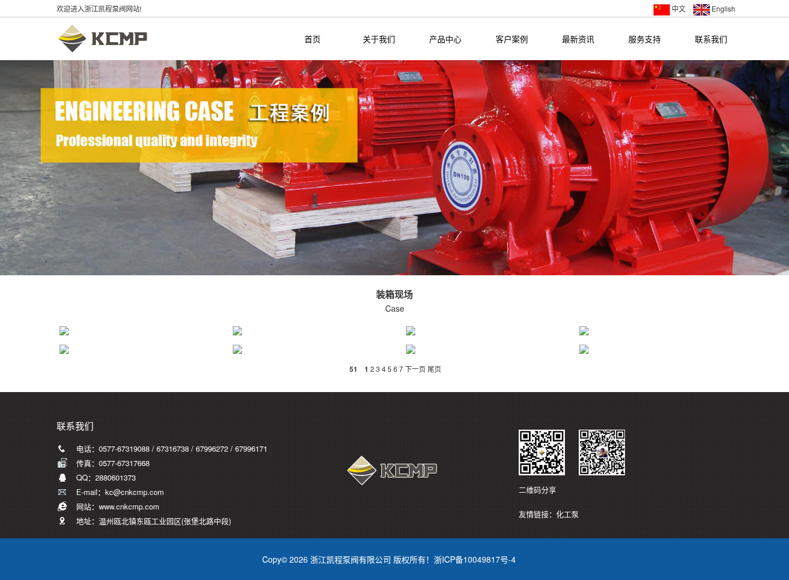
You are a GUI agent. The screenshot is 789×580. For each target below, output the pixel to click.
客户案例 (512, 39)
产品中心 (445, 39)
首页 (312, 39)
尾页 (434, 369)
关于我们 (378, 39)
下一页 (415, 369)
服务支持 (644, 39)
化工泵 (567, 513)
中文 (679, 8)
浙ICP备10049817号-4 (475, 559)
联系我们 (711, 39)
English (723, 8)
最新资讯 (578, 39)
